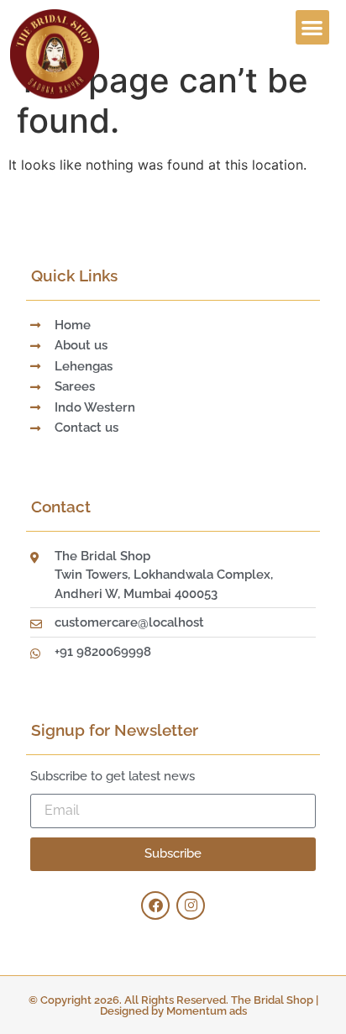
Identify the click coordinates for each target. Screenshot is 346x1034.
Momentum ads (206, 1011)
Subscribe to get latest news (112, 777)
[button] (313, 27)
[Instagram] (190, 905)
